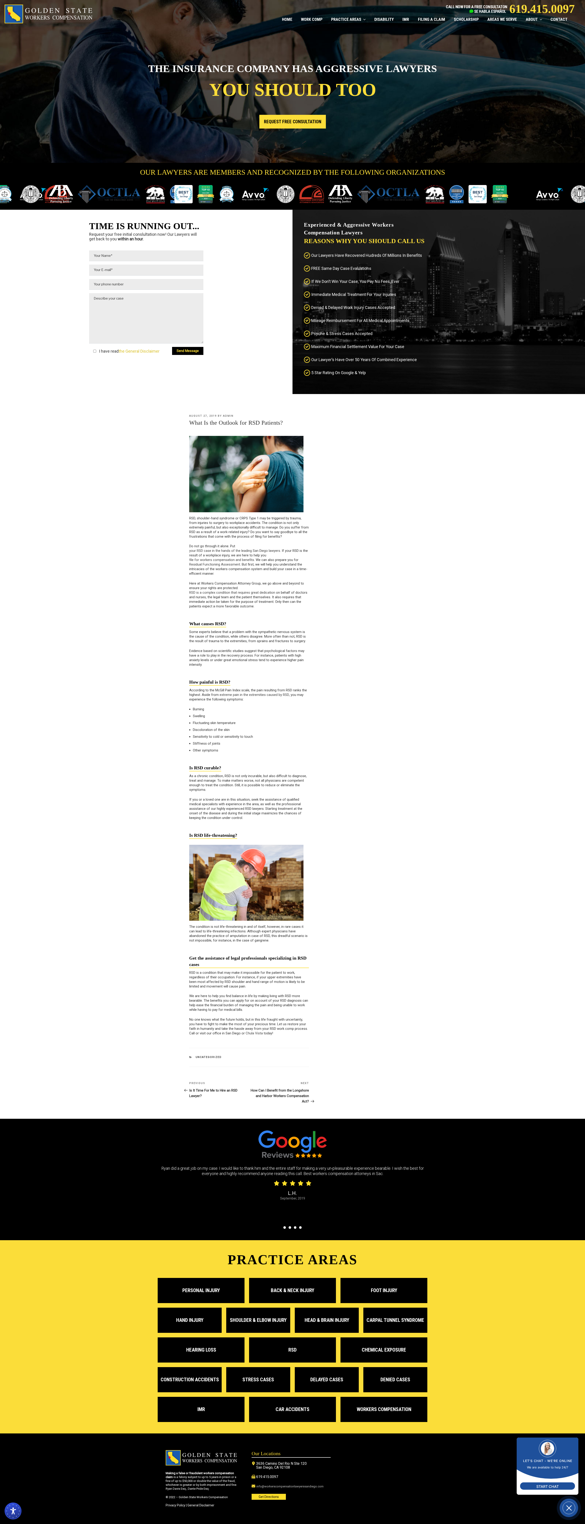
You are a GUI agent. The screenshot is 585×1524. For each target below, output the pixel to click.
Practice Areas (346, 19)
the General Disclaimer (139, 351)
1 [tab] (284, 1227)
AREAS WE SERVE (502, 19)
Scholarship (466, 19)
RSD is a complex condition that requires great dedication (232, 592)
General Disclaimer (200, 1505)
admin (228, 415)
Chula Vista (254, 1033)
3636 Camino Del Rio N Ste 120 (281, 1463)
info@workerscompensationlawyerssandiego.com (290, 1486)
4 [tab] (300, 1227)
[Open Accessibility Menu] (13, 1511)
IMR (405, 19)
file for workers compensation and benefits (221, 560)
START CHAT (547, 1486)
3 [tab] (295, 1227)
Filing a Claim (431, 19)
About (532, 19)
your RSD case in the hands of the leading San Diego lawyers (234, 551)
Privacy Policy (175, 1505)
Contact (558, 19)
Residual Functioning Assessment (214, 564)
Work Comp (311, 19)
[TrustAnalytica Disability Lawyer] (202, 194)
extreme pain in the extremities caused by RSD (254, 695)
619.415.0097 (542, 9)
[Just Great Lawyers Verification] (224, 194)
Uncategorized (209, 1057)
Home (287, 19)
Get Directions (269, 1497)
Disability (384, 19)
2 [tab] (290, 1227)
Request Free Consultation (292, 121)
